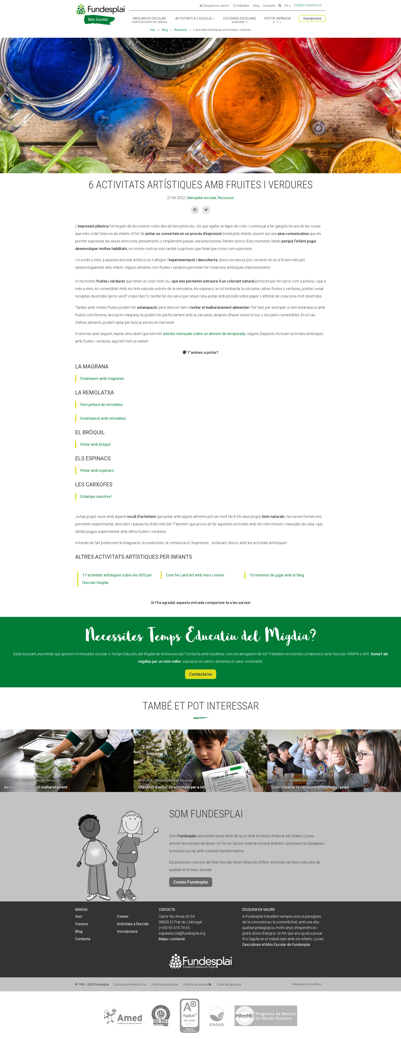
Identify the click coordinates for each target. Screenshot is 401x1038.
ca (286, 5)
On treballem (241, 5)
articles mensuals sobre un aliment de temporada (204, 333)
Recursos (180, 29)
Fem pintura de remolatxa (101, 404)
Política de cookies (196, 984)
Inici (152, 29)
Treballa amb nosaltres (306, 984)
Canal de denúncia (229, 984)
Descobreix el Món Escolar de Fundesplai (276, 944)
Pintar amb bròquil (95, 444)
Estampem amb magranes (102, 378)
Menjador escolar (149, 20)
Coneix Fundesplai (308, 5)
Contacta (269, 5)
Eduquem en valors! (216, 5)
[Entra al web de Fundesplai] (200, 967)
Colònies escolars (239, 20)
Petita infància (277, 20)
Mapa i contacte (172, 939)
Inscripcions (312, 18)
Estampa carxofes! (96, 496)
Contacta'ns (200, 674)
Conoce (81, 924)
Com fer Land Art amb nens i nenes (195, 575)
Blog (256, 5)
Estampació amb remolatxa (103, 418)
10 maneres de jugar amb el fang (277, 575)
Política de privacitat (165, 984)
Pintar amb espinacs (97, 470)
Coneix (122, 916)
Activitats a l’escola (193, 18)
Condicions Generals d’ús (129, 984)
